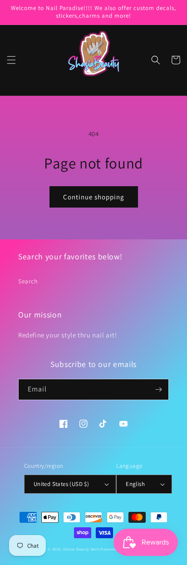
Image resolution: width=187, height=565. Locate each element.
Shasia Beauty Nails (81, 548)
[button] (11, 60)
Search (28, 281)
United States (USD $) (61, 484)
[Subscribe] (158, 389)
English (135, 484)
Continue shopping (93, 197)
